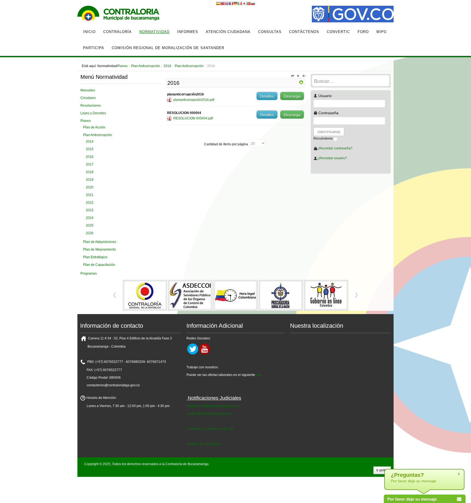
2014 (89, 141)
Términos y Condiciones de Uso (210, 429)
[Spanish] (218, 3)
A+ (293, 76)
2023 (89, 210)
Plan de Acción (94, 127)
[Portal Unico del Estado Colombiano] (353, 15)
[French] (231, 3)
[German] (235, 3)
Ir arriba (382, 470)
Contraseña (328, 113)
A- (303, 76)
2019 (89, 180)
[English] (227, 3)
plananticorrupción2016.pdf (193, 100)
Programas (88, 273)
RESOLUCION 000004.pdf (193, 118)
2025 (89, 225)
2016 (167, 66)
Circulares (88, 98)
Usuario (324, 96)
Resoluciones (90, 105)
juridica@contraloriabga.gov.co (209, 413)
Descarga (292, 96)
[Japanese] (244, 3)
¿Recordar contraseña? (334, 148)
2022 (89, 202)
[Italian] (240, 3)
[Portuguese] (248, 3)
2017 (89, 164)
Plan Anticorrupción (145, 66)
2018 (89, 172)
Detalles (267, 96)
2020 (89, 187)
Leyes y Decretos (93, 113)
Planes (122, 66)
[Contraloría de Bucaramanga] (118, 15)
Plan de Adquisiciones (99, 242)
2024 (89, 218)
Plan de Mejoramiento (99, 249)
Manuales (87, 90)
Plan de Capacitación (99, 265)
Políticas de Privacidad (203, 444)
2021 (89, 195)
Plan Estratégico (95, 257)
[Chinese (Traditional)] (222, 3)
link (258, 375)
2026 (89, 233)
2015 (89, 149)
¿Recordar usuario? (332, 158)
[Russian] (253, 3)
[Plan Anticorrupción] (301, 82)
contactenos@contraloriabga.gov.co (213, 406)
